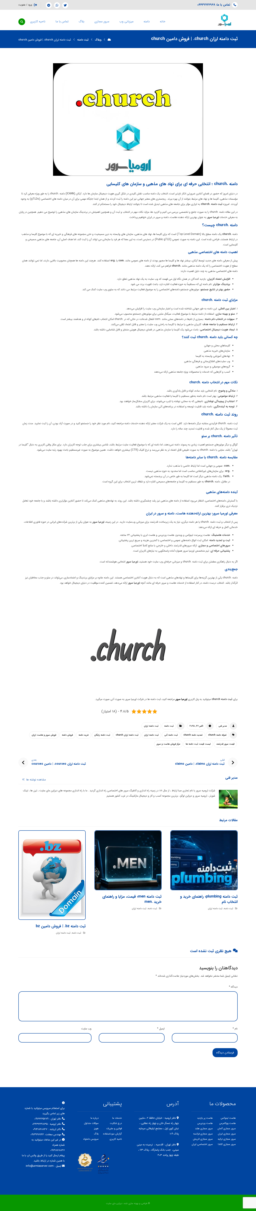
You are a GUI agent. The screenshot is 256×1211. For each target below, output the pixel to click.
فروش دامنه (67, 735)
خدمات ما (117, 1118)
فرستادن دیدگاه (225, 1052)
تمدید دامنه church (193, 735)
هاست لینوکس (228, 1118)
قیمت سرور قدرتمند (225, 744)
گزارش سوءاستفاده (112, 1134)
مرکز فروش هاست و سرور (168, 744)
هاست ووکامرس (227, 1123)
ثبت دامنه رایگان (102, 735)
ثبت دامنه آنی (171, 735)
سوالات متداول (91, 1123)
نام (235, 1029)
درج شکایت (116, 1123)
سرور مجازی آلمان (227, 1129)
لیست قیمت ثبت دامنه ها (198, 744)
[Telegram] (49, 5)
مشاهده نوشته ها (35, 780)
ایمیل (161, 1029)
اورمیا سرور (181, 699)
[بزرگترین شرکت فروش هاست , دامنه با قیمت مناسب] (224, 20)
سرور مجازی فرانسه (203, 1134)
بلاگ (96, 1134)
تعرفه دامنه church (217, 735)
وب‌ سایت (86, 1029)
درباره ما (95, 1118)
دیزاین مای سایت (114, 1203)
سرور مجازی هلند (204, 1129)
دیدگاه (233, 987)
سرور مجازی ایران (227, 1134)
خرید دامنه (84, 735)
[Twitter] (65, 5)
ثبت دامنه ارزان (151, 726)
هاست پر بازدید (205, 1118)
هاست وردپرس (205, 1123)
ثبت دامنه (169, 726)
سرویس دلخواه (91, 1139)
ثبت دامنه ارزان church (127, 735)
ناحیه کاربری (116, 1139)
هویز (96, 1129)
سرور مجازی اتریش (203, 1139)
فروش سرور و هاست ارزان (44, 735)
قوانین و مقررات (114, 1129)
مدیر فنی (223, 726)
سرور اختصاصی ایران (202, 1144)
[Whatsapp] (57, 5)
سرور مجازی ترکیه (227, 1139)
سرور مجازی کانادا (227, 1144)
